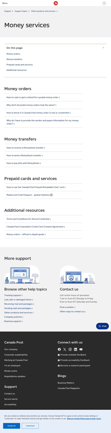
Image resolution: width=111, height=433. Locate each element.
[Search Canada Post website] (104, 3)
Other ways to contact (72, 311)
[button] (55, 48)
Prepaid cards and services (19, 64)
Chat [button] (104, 326)
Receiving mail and (18, 304)
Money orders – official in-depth (25, 234)
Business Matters (66, 383)
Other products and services (43, 11)
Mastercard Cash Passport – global (28, 195)
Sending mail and (17, 308)
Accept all (11, 426)
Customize (30, 426)
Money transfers (14, 59)
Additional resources (16, 70)
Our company (10, 349)
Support (7, 11)
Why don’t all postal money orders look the (30, 105)
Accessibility (10, 404)
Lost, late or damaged (17, 299)
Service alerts (10, 399)
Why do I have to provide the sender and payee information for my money (42, 122)
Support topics (21, 11)
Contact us (9, 393)
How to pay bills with (22, 163)
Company (13, 317)
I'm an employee (12, 365)
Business (12, 321)
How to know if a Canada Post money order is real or (37, 112)
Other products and (18, 312)
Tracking (12, 295)
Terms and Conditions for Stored (27, 219)
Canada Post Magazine (69, 388)
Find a (67, 307)
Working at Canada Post (16, 360)
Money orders (13, 54)
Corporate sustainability (16, 354)
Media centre (10, 371)
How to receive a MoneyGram (25, 147)
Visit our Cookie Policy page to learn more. (84, 419)
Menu (5, 3)
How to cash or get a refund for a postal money (32, 97)
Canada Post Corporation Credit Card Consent (34, 226)
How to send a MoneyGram (23, 155)
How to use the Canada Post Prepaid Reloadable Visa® (35, 187)
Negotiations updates (14, 376)
